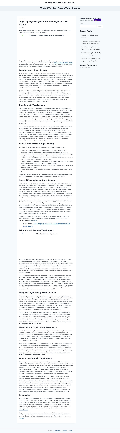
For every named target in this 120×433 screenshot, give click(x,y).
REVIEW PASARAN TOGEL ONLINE (62, 431)
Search (82, 23)
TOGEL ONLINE (22, 19)
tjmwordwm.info (23, 410)
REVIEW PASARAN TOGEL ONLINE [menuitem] (63, 63)
